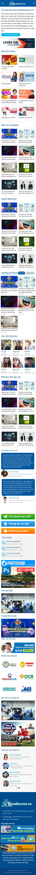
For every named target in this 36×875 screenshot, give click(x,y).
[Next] (33, 628)
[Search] (34, 3)
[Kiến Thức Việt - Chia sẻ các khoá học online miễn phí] (18, 3)
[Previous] (2, 628)
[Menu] (2, 3)
